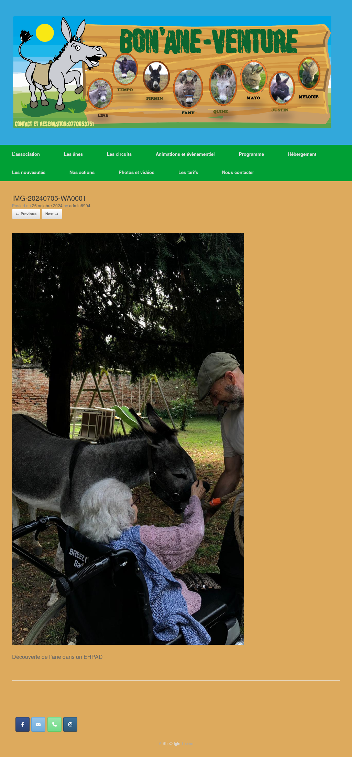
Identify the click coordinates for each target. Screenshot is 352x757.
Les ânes (73, 154)
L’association (26, 154)
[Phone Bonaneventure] (54, 724)
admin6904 (79, 205)
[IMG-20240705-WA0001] (128, 643)
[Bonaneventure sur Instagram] (70, 724)
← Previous (26, 213)
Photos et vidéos (136, 172)
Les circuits (119, 154)
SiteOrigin (171, 743)
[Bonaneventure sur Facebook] (22, 724)
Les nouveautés (28, 172)
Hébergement (302, 154)
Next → (51, 213)
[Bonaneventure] (171, 72)
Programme (251, 154)
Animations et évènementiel (185, 154)
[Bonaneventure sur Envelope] (38, 724)
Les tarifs (188, 172)
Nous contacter (238, 172)
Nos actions (82, 172)
